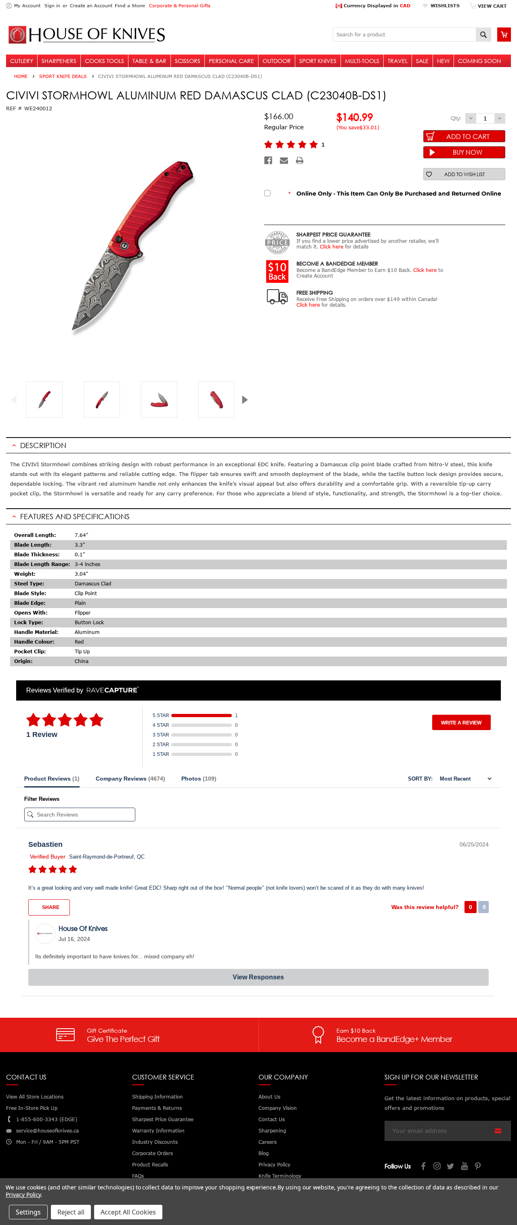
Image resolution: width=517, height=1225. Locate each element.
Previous (17, 400)
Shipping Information (157, 1097)
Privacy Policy (23, 1194)
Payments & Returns (157, 1108)
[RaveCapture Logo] (111, 690)
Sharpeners (59, 60)
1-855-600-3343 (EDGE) (46, 1119)
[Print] (300, 160)
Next (248, 400)
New (443, 60)
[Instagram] (437, 1167)
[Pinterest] (479, 1167)
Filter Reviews (41, 799)
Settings (28, 1212)
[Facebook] (268, 160)
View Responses (258, 977)
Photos (198, 778)
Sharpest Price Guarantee (162, 1119)
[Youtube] (465, 1167)
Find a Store (130, 5)
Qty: (456, 118)
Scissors (187, 60)
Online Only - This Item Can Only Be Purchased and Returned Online (394, 193)
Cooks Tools (104, 60)
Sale (422, 60)
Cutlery (21, 60)
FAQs (138, 1176)
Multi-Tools (362, 60)
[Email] (284, 160)
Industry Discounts (155, 1142)
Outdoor (277, 60)
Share (50, 907)
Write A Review (461, 723)
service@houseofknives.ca (47, 1131)
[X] (451, 1167)
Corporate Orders (152, 1153)
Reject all (70, 1212)
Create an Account (91, 5)
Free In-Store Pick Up (31, 1108)
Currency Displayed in (376, 5)
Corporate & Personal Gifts (179, 5)
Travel (398, 60)
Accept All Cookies (128, 1212)
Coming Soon (479, 60)
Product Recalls (150, 1165)
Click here (331, 247)
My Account (27, 5)
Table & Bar (149, 60)
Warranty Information (158, 1131)
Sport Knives (317, 60)
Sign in (52, 5)
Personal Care (231, 60)
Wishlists (445, 5)
